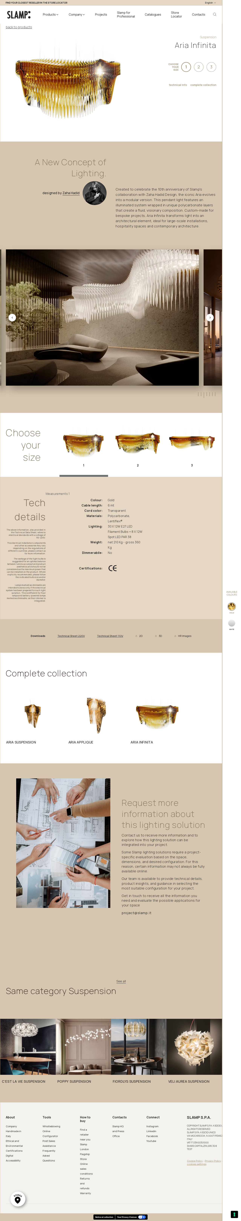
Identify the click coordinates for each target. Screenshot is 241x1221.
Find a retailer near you (85, 1134)
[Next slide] (210, 317)
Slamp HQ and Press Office (118, 1131)
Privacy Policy (213, 1161)
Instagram (152, 1126)
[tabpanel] (33, 721)
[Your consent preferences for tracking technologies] (234, 1214)
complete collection (203, 85)
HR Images (184, 635)
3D (160, 635)
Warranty (85, 1193)
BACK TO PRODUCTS (19, 27)
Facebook (152, 1136)
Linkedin (151, 1131)
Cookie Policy (195, 1161)
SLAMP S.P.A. (199, 1117)
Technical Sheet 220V (71, 636)
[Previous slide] (12, 317)
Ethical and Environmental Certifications (14, 1145)
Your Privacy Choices (127, 1217)
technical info (178, 85)
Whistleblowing (51, 1126)
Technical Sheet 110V (110, 636)
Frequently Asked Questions (49, 1155)
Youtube (151, 1141)
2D (141, 635)
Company (11, 1126)
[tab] (198, 394)
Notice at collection (104, 1217)
